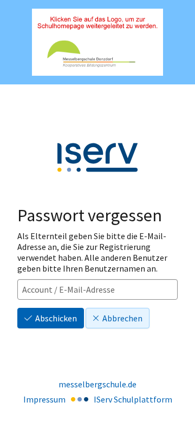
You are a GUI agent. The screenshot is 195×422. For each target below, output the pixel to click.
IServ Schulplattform (133, 399)
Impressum (44, 399)
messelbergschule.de (97, 384)
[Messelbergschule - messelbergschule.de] (97, 42)
